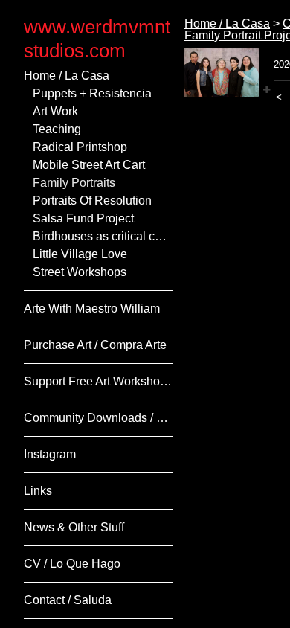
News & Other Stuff (74, 527)
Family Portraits (74, 182)
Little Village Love (80, 254)
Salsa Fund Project (83, 218)
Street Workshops (79, 272)
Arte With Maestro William (92, 308)
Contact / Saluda (68, 600)
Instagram (50, 454)
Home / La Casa (66, 75)
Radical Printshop (80, 147)
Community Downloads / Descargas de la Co (98, 417)
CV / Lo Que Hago (72, 563)
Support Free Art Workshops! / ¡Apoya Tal (98, 381)
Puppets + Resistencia (92, 93)
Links (38, 490)
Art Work (55, 111)
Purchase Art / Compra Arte (95, 345)
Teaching (57, 129)
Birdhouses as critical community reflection (103, 236)
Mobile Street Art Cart (89, 164)
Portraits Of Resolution (92, 200)
